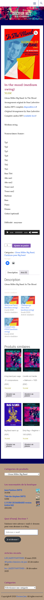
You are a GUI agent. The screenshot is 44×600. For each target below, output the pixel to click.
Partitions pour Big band (14, 255)
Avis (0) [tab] (24, 272)
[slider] (35, 232)
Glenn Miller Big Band (24, 252)
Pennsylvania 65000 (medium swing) (10, 329)
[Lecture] (7, 232)
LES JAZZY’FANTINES (14, 558)
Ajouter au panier (21, 245)
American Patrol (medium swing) (11, 306)
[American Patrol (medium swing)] (11, 300)
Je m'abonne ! (12, 539)
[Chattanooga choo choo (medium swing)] (28, 300)
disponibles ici (30, 107)
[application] (22, 232)
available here (30, 116)
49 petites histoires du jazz (15, 562)
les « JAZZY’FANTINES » (15, 568)
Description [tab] (13, 272)
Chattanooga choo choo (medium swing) (27, 307)
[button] (36, 33)
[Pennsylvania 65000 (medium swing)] (11, 322)
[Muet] (30, 232)
